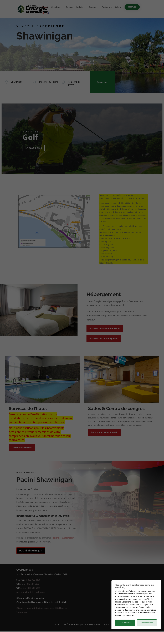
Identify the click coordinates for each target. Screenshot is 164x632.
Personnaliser (147, 622)
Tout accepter (125, 622)
